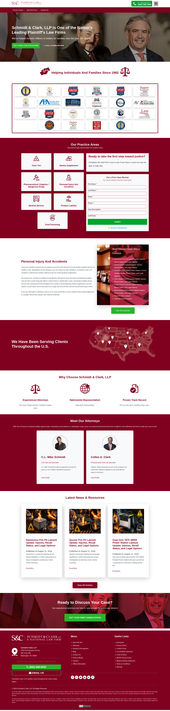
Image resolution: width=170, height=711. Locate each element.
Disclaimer (120, 642)
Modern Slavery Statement (125, 661)
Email (90, 197)
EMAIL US (37, 672)
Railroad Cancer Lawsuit (123, 299)
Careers (75, 661)
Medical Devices (36, 206)
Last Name (92, 190)
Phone (91, 203)
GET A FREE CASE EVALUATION (25, 45)
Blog (74, 651)
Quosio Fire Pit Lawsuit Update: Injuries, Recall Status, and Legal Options (84, 543)
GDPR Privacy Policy (123, 658)
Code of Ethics (121, 654)
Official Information (79, 664)
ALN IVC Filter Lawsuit (122, 296)
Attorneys (76, 645)
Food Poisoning (52, 225)
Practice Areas (18, 10)
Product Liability (69, 206)
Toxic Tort (36, 165)
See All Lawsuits (123, 311)
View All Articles (85, 585)
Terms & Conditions (123, 664)
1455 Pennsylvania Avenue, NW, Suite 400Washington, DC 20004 (30, 653)
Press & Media (78, 658)
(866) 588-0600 (37, 667)
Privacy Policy (121, 645)
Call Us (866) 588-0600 (54, 45)
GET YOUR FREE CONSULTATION (85, 618)
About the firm (77, 642)
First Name (92, 184)
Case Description (94, 209)
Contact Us (44, 10)
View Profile (45, 478)
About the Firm (32, 10)
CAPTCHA (92, 216)
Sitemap (119, 667)
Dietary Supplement (69, 165)
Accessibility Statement (124, 651)
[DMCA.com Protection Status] (85, 707)
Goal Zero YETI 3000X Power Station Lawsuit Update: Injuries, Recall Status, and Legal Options (130, 273)
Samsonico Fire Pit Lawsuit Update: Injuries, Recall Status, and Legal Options (41, 543)
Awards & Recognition (80, 648)
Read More (30, 568)
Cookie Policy (121, 648)
